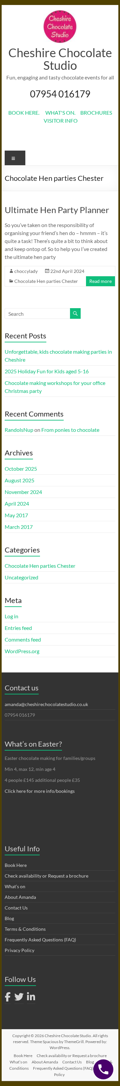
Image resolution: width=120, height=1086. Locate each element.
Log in (11, 616)
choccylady (26, 271)
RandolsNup (19, 429)
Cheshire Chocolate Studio (60, 58)
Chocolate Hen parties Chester (46, 281)
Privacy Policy (19, 950)
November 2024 (23, 492)
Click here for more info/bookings (40, 791)
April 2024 (17, 503)
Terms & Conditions (25, 929)
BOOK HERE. (26, 112)
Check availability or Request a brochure (46, 876)
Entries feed (18, 628)
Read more (100, 281)
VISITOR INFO (60, 120)
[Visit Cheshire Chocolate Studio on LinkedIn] (31, 998)
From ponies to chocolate (70, 429)
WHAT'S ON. (62, 112)
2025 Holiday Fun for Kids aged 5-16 (47, 371)
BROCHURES (96, 112)
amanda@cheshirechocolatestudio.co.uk (46, 704)
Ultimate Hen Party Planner (57, 209)
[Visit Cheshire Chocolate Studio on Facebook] (8, 998)
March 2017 (19, 527)
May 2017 (16, 515)
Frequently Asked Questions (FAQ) (40, 939)
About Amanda (20, 897)
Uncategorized (21, 577)
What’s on (15, 886)
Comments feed (23, 639)
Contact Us (16, 907)
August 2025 (19, 480)
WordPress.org (22, 651)
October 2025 (21, 468)
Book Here (16, 865)
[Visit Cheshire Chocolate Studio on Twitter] (19, 998)
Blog (9, 918)
